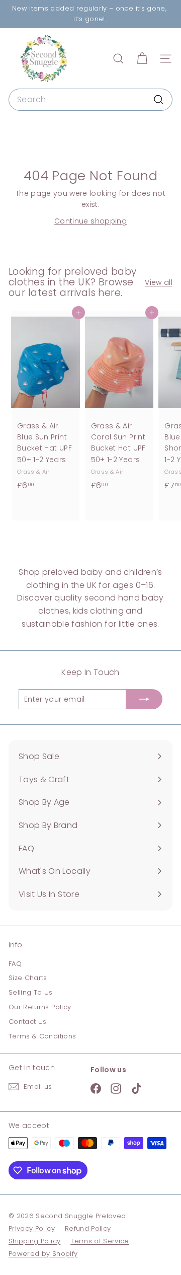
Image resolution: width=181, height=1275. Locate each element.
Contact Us (28, 1021)
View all (158, 282)
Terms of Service (99, 1241)
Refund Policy (88, 1228)
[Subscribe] (144, 699)
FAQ (15, 963)
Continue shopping (90, 221)
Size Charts (28, 978)
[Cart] (142, 58)
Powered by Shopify (43, 1253)
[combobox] (90, 100)
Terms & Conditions (42, 1036)
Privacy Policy (32, 1228)
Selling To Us (31, 992)
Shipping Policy (34, 1241)
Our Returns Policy (40, 1007)
